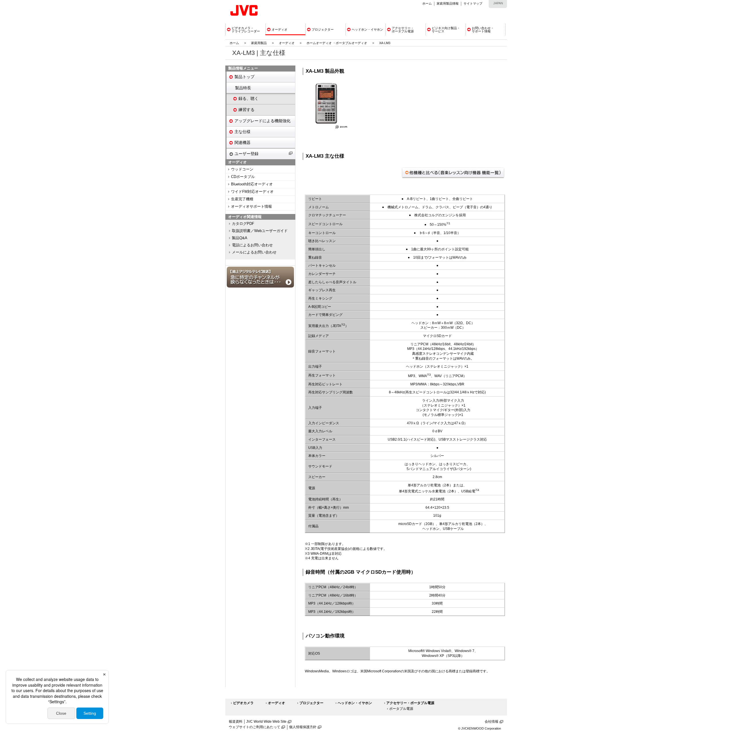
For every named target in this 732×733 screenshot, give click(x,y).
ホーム (427, 3)
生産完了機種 (242, 199)
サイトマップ (473, 3)
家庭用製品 (259, 43)
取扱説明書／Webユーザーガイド (260, 231)
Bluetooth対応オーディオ (252, 184)
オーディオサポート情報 (251, 207)
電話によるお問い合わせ (252, 245)
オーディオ (287, 43)
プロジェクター (311, 703)
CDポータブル (243, 177)
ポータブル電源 (401, 709)
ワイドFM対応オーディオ (252, 192)
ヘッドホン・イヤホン (355, 703)
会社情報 (491, 722)
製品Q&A (239, 238)
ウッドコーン (242, 169)
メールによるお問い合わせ (254, 252)
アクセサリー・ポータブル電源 (410, 703)
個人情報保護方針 (303, 727)
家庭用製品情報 (448, 3)
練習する (246, 109)
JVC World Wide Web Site (266, 722)
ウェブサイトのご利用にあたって (254, 727)
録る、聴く (248, 98)
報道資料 (235, 722)
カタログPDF (243, 224)
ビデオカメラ (243, 703)
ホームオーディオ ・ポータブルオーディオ (337, 43)
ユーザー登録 (246, 153)
